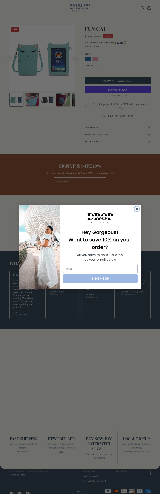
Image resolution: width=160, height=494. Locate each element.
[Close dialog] (137, 209)
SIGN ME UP (100, 278)
